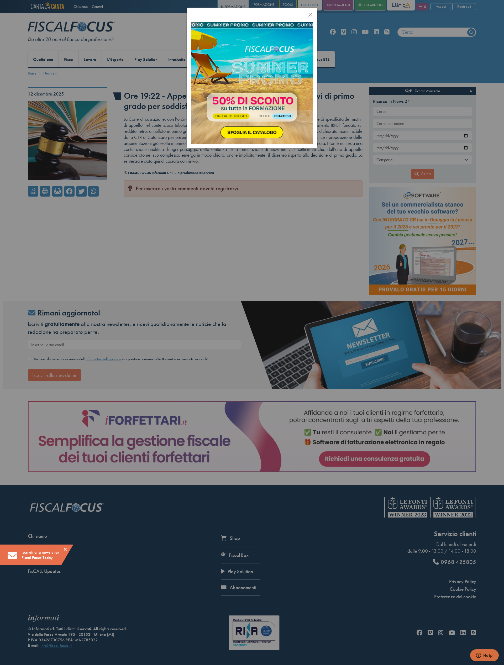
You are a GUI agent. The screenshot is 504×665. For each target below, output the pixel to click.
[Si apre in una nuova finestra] (252, 82)
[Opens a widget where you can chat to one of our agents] (484, 655)
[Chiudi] (310, 15)
